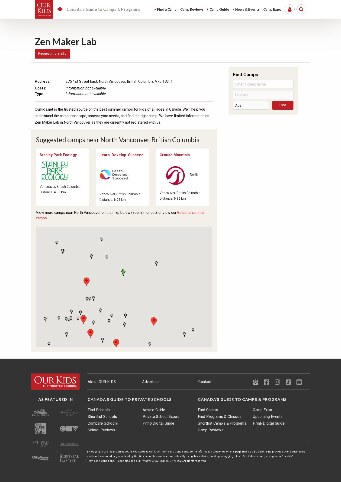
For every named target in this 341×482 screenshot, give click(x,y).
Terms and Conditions (100, 460)
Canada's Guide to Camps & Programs (242, 399)
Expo (272, 9)
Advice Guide (154, 410)
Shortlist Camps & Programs (222, 423)
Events (247, 9)
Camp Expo (262, 410)
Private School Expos (161, 416)
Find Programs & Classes (219, 416)
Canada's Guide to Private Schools (130, 399)
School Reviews (101, 430)
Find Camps (208, 410)
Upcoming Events (268, 416)
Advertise (150, 382)
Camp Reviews (210, 430)
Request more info (52, 54)
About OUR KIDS (102, 382)
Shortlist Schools (102, 416)
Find (167, 9)
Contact (204, 382)
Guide (219, 9)
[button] (124, 272)
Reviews (191, 9)
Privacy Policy (149, 460)
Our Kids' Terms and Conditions (168, 451)
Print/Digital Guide (158, 423)
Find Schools (99, 410)
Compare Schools (103, 423)
